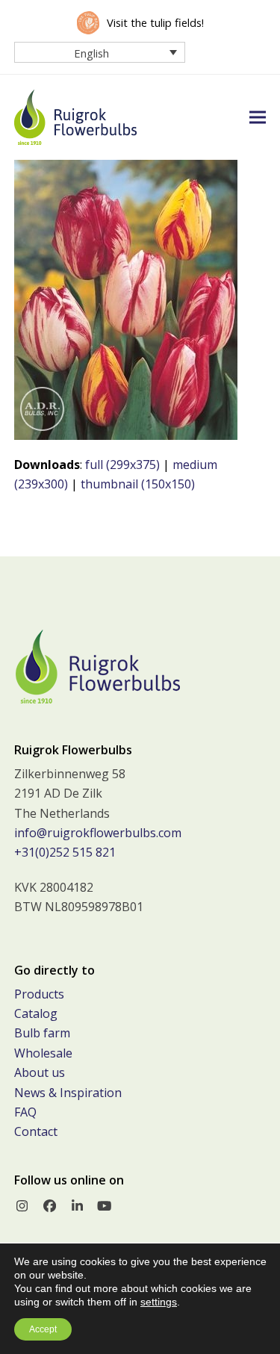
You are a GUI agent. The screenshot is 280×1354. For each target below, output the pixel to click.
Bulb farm (42, 1033)
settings (158, 1302)
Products (39, 994)
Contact (35, 1131)
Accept (43, 1329)
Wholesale (43, 1053)
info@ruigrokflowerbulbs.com (97, 832)
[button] (257, 117)
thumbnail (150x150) (138, 484)
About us (39, 1072)
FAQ (25, 1112)
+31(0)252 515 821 (65, 852)
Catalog (35, 1013)
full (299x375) (122, 464)
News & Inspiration (68, 1092)
